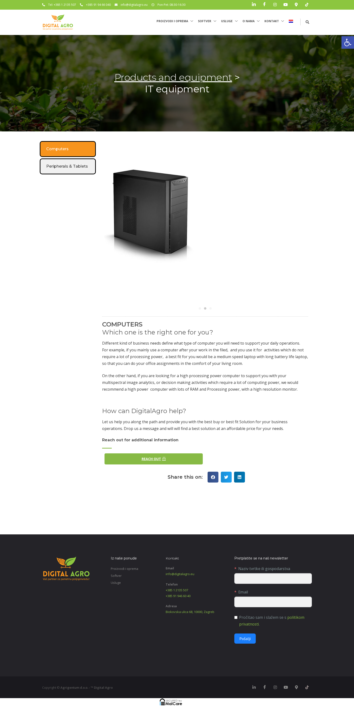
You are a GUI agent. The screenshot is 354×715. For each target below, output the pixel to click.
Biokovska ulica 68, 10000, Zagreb (190, 612)
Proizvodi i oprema (172, 21)
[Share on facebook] (213, 477)
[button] (347, 42)
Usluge (227, 21)
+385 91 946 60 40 (178, 596)
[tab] (68, 149)
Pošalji (245, 638)
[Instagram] (275, 5)
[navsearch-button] (305, 22)
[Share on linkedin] (239, 477)
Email (243, 592)
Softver (204, 21)
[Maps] (296, 5)
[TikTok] (307, 5)
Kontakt (271, 21)
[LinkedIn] (254, 5)
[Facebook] (264, 5)
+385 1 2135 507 (177, 590)
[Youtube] (285, 5)
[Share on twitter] (226, 477)
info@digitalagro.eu (180, 574)
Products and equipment (173, 77)
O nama (249, 21)
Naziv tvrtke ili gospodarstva (264, 568)
